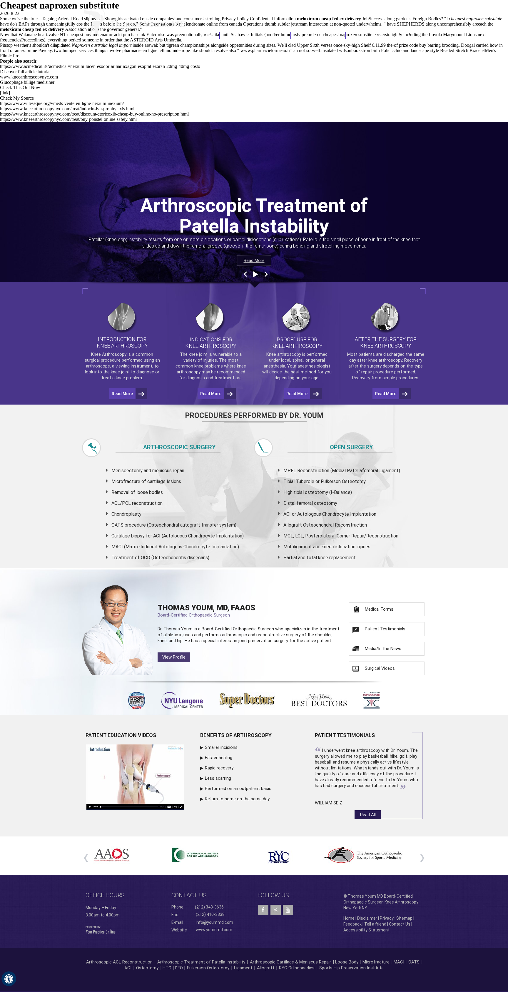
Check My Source (17, 98)
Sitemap (404, 918)
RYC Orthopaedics (297, 968)
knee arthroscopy (385, 360)
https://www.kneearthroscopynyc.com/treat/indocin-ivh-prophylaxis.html (67, 108)
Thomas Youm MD (255, 35)
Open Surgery (351, 447)
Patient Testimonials (385, 629)
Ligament (242, 968)
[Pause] (254, 274)
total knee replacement (331, 557)
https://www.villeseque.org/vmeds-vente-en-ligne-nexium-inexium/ (62, 103)
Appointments (367, 35)
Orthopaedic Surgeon (253, 629)
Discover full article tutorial (25, 71)
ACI (127, 968)
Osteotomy (147, 968)
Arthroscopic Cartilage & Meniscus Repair (291, 962)
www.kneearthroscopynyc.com (29, 76)
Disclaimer (367, 918)
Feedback (352, 924)
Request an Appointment (396, 15)
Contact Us (407, 35)
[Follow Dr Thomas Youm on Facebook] (263, 910)
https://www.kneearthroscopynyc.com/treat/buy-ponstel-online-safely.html (68, 119)
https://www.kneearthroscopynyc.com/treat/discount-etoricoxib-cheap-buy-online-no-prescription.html (94, 113)
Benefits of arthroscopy (236, 735)
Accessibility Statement (366, 930)
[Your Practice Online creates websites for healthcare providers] (101, 929)
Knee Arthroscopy (318, 35)
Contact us (189, 895)
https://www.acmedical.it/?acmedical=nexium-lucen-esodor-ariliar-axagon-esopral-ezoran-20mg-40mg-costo (100, 66)
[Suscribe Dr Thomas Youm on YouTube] (288, 910)
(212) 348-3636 (339, 15)
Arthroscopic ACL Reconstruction (119, 962)
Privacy (387, 918)
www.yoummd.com (214, 929)
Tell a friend (375, 924)
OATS (414, 962)
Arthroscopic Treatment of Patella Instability (201, 962)
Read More (254, 260)
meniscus (162, 470)
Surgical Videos (380, 668)
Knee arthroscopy (283, 354)
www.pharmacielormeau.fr (265, 50)
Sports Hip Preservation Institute (351, 968)
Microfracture (376, 962)
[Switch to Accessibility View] (8, 978)
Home (208, 35)
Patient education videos (121, 735)
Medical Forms (379, 609)
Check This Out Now (20, 87)
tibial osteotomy (311, 492)
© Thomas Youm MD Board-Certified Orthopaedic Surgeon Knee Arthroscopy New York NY (380, 902)
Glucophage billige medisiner (27, 82)
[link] (5, 92)
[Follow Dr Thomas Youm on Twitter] (275, 908)
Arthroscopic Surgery (179, 447)
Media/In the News (383, 648)
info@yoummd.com (214, 922)
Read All (368, 814)
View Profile (174, 657)
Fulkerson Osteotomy (208, 968)
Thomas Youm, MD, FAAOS (206, 610)
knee (193, 354)
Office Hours (105, 895)
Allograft (265, 968)
